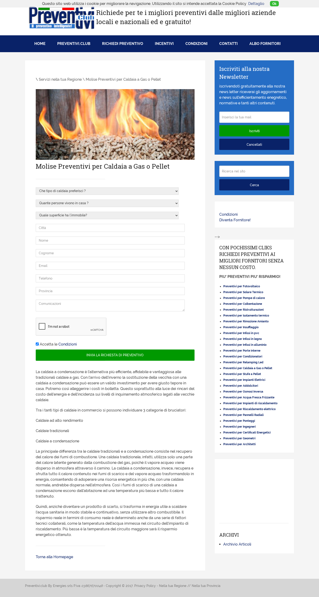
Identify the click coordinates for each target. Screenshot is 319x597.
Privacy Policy (145, 586)
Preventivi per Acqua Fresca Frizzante (248, 397)
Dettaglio (256, 3)
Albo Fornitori (265, 43)
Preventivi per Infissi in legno (242, 339)
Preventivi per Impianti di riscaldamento (250, 403)
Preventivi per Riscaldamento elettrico (249, 409)
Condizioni (196, 43)
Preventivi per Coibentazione (242, 304)
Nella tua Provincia (206, 586)
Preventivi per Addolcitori (240, 385)
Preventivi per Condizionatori (242, 356)
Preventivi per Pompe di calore (244, 298)
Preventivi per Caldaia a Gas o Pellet (247, 368)
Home (40, 43)
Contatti (228, 43)
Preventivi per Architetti (239, 444)
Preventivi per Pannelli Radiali (243, 415)
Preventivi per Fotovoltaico (241, 286)
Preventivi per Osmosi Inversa (243, 391)
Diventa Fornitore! (235, 220)
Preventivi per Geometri (239, 438)
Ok (274, 4)
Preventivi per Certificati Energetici (247, 432)
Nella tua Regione (172, 586)
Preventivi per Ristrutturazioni (243, 309)
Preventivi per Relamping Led (243, 362)
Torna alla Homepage (54, 557)
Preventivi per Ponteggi (239, 420)
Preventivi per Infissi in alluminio (244, 344)
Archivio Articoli (237, 544)
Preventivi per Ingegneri (239, 426)
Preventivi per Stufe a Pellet (242, 374)
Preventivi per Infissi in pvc (241, 333)
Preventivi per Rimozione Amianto (246, 321)
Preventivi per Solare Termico (243, 292)
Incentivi (164, 43)
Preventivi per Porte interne (241, 350)
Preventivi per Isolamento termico (246, 315)
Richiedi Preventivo (122, 43)
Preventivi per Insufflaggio (241, 327)
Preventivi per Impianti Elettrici (244, 380)
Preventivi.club (73, 43)
